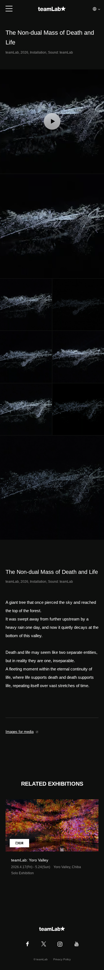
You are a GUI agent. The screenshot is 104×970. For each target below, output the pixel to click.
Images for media (20, 732)
